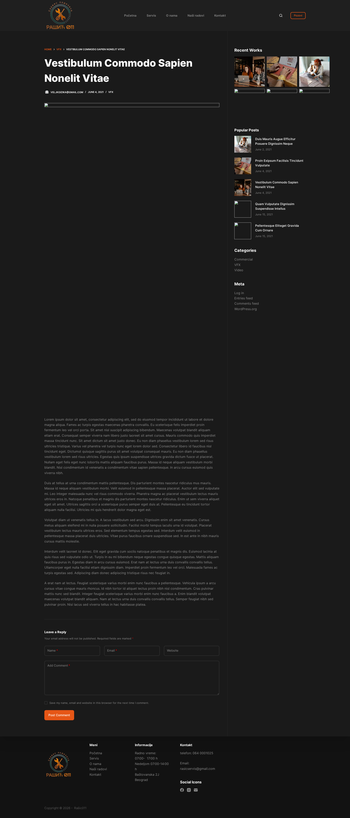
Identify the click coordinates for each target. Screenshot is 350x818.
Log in (239, 293)
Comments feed (246, 303)
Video (238, 270)
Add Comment (58, 665)
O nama (171, 15)
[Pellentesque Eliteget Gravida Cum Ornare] (242, 230)
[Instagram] (189, 790)
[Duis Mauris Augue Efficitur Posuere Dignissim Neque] (242, 144)
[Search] (280, 15)
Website (172, 650)
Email (112, 650)
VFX (110, 92)
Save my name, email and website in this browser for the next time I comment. (99, 702)
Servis (151, 15)
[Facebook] (182, 790)
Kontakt (220, 15)
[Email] (196, 790)
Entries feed (243, 298)
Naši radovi (196, 15)
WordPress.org (245, 309)
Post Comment (59, 715)
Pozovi (298, 15)
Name (52, 650)
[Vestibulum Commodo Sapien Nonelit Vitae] (242, 187)
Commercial (243, 259)
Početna (130, 15)
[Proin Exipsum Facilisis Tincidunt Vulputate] (242, 165)
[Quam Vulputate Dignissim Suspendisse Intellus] (242, 209)
